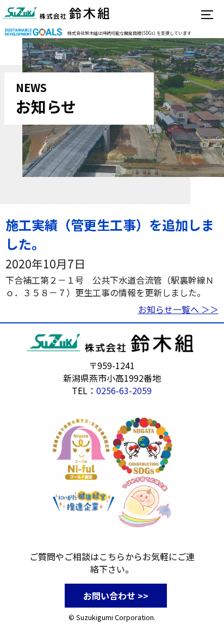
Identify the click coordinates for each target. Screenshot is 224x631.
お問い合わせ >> (115, 595)
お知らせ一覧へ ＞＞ (178, 309)
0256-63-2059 (124, 390)
